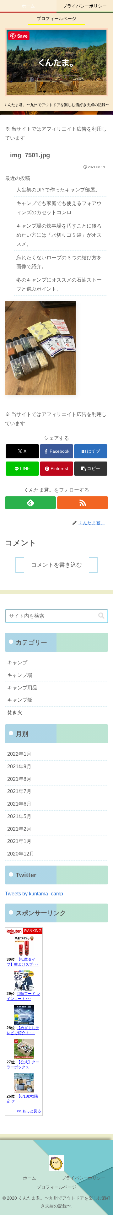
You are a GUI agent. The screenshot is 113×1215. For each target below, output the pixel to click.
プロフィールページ (56, 1187)
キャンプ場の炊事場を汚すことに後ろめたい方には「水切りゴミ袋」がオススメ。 (59, 235)
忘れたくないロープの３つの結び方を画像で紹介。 (59, 262)
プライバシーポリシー (83, 1177)
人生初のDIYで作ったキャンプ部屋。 (58, 189)
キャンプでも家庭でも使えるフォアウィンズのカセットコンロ (59, 208)
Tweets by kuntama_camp (34, 893)
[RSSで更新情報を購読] (82, 502)
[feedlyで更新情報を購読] (30, 502)
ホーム (29, 1177)
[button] (91, 469)
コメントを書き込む (56, 565)
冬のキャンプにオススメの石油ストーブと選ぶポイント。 (59, 284)
